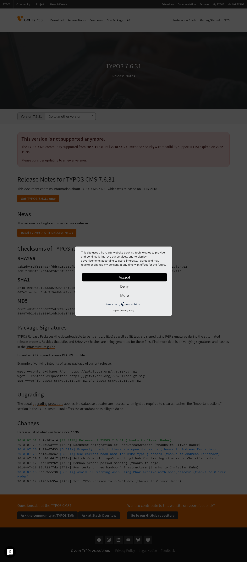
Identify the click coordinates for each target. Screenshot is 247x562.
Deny (124, 286)
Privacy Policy (127, 310)
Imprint (116, 310)
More (124, 295)
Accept (124, 277)
